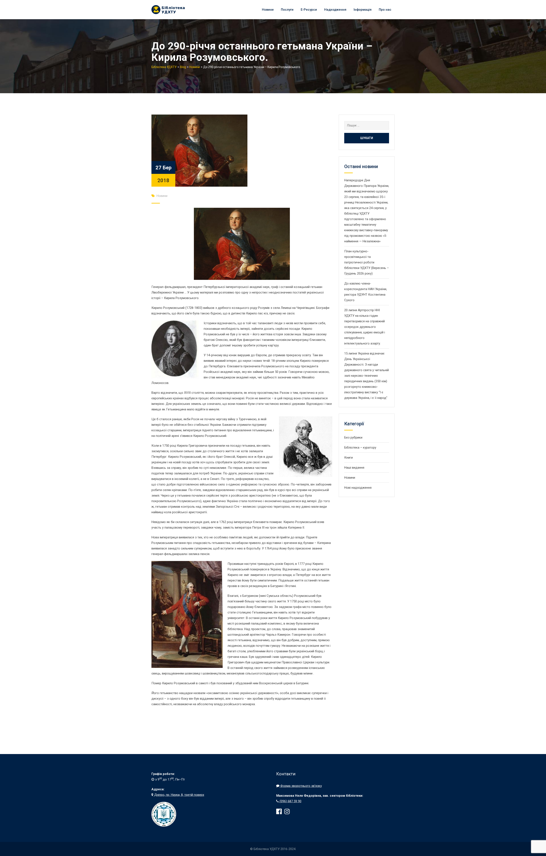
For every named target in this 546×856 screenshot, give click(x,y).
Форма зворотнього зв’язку (300, 786)
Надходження (335, 10)
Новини (268, 10)
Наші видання (354, 467)
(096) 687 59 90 (290, 801)
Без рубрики (353, 437)
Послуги (287, 10)
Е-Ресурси (309, 10)
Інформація (363, 10)
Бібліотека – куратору (360, 447)
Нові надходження (358, 488)
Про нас (385, 10)
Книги (348, 457)
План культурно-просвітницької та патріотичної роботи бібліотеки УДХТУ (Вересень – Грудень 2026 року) (366, 262)
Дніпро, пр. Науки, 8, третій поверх (178, 795)
